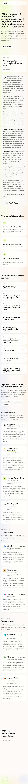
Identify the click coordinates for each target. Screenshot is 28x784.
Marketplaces (17, 401)
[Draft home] (5, 3)
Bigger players (6, 404)
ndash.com (22, 546)
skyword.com (21, 657)
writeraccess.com (12, 572)
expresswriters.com (12, 680)
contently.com (21, 635)
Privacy (7, 780)
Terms (2, 780)
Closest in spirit (7, 401)
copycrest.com (21, 424)
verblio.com (21, 594)
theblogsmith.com (12, 506)
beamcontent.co (11, 450)
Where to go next (7, 46)
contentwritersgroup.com (14, 480)
